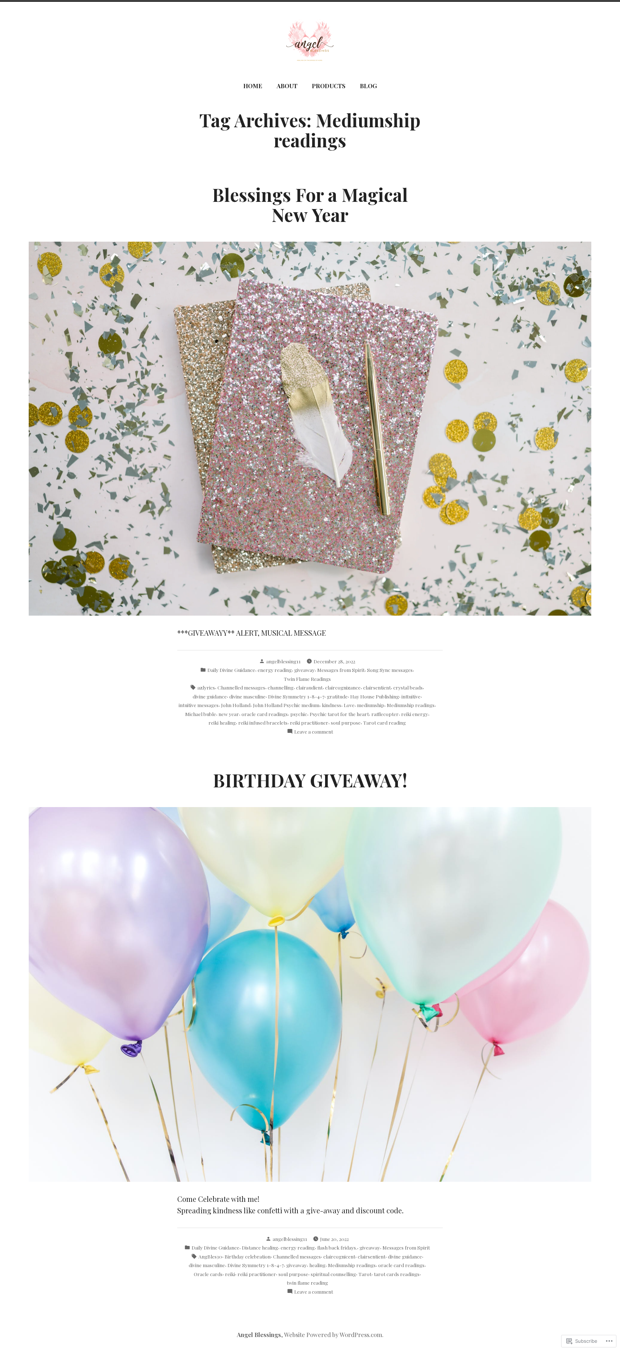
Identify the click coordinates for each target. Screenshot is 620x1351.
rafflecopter (385, 714)
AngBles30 (210, 1256)
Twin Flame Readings (307, 679)
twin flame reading (307, 1282)
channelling (280, 687)
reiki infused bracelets (262, 722)
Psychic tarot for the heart (339, 714)
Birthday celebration (248, 1256)
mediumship (370, 705)
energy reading (275, 670)
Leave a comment (313, 731)
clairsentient (377, 687)
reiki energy (414, 714)
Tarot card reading (384, 722)
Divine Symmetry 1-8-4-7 (296, 696)
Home (252, 86)
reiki (230, 1274)
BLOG (368, 86)
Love (349, 705)
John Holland (235, 705)
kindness (331, 705)
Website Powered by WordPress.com (333, 1334)
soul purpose (346, 722)
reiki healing (222, 722)
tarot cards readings (396, 1274)
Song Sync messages (390, 670)
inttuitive (411, 696)
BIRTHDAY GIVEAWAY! (310, 780)
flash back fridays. (337, 1247)
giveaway (304, 670)
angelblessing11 (283, 661)
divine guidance (210, 696)
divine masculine (247, 696)
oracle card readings (264, 714)
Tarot (364, 1274)
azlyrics (206, 687)
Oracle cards (208, 1274)
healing (317, 1265)
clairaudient (309, 687)
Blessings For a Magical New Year (310, 204)
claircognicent (339, 1256)
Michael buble (200, 714)
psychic (298, 714)
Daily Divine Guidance (231, 670)
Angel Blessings (259, 1334)
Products (329, 86)
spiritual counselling (333, 1274)
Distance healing (260, 1247)
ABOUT (287, 86)
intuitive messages (199, 705)
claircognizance (343, 687)
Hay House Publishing (374, 696)
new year (229, 714)
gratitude (337, 696)
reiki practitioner (309, 722)
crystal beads (408, 687)
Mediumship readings (411, 705)
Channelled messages (241, 687)
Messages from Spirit (341, 670)
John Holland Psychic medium (286, 705)
